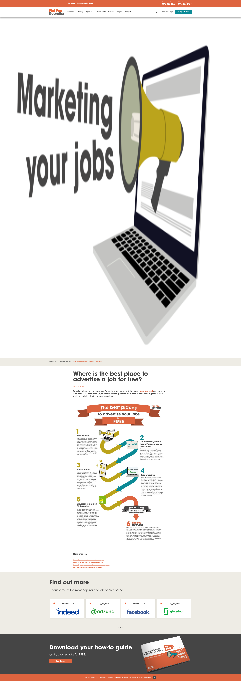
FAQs (56, 361)
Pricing (80, 12)
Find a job (71, 3)
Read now (60, 661)
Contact (128, 12)
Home (51, 361)
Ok (154, 677)
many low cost (146, 391)
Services (70, 12)
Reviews (111, 12)
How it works (101, 12)
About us (89, 12)
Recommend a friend (85, 3)
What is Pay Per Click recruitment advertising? (88, 567)
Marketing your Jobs (65, 361)
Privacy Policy (137, 677)
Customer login (167, 12)
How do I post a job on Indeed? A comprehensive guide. (91, 565)
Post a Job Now (183, 12)
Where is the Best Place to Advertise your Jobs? (88, 562)
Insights (119, 12)
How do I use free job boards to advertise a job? (88, 560)
